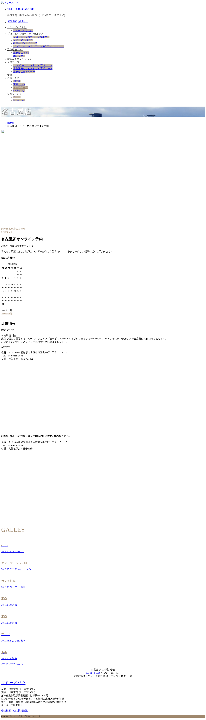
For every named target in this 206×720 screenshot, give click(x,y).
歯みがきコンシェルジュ (20, 59)
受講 (9, 75)
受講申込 (12, 21)
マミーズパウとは (17, 27)
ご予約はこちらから (12, 664)
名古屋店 (20, 228)
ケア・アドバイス (23, 40)
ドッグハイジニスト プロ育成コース (32, 65)
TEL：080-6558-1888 (20, 9)
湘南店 (17, 81)
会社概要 (6, 710)
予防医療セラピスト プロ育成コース (32, 68)
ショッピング (14, 94)
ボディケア (19, 56)
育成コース (13, 62)
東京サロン (19, 84)
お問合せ (23, 21)
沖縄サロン (19, 90)
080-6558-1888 (93, 672)
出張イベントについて (25, 43)
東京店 (12, 228)
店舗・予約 (13, 78)
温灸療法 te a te (15, 49)
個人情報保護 (20, 710)
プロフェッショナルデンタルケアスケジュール (38, 46)
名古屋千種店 (20, 87)
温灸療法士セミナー (24, 71)
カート (17, 97)
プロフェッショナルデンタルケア (25, 33)
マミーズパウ (13, 683)
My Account (19, 100)
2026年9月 (6, 313)
